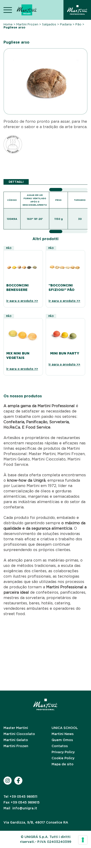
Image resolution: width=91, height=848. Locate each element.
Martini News (63, 734)
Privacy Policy (63, 752)
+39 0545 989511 (20, 796)
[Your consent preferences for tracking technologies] (82, 839)
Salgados (49, 24)
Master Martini (16, 728)
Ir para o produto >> (22, 301)
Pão (78, 24)
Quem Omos (62, 740)
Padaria (66, 24)
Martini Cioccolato (19, 734)
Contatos (60, 746)
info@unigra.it (20, 808)
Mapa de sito (63, 764)
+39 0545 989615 (22, 802)
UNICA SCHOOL (65, 728)
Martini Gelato (16, 740)
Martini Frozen (27, 24)
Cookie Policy (63, 758)
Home (8, 24)
